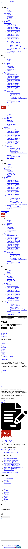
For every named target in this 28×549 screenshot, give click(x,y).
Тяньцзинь (4, 359)
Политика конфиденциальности (9, 452)
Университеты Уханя (12, 34)
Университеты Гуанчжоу (13, 28)
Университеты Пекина (13, 25)
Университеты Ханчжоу (13, 32)
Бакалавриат (10, 16)
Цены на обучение (15, 42)
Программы (7, 13)
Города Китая (10, 52)
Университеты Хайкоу (13, 38)
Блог (5, 39)
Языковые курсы (11, 18)
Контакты (9, 11)
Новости (9, 49)
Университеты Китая (12, 24)
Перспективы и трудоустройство (18, 48)
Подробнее (3, 370)
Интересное (10, 41)
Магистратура (10, 17)
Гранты (6, 21)
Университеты (7, 23)
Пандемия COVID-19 (15, 51)
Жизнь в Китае (14, 45)
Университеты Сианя (12, 37)
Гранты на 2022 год (15, 44)
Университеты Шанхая (13, 27)
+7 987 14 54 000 (5, 212)
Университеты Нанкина (13, 30)
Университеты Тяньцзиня (13, 31)
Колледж (9, 14)
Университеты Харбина (13, 35)
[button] (14, 55)
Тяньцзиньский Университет (10, 387)
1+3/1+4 (9, 20)
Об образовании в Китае (16, 47)
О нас (8, 10)
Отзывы (9, 9)
